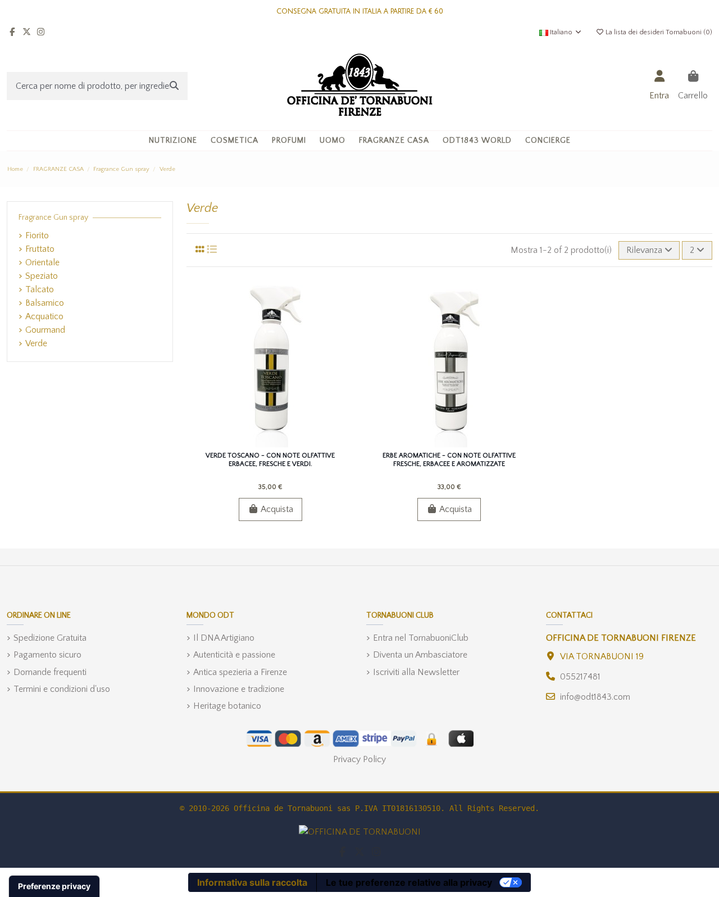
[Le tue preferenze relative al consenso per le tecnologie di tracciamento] (54, 886)
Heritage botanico (227, 706)
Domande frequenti (50, 672)
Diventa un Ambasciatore (420, 655)
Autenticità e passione (234, 655)
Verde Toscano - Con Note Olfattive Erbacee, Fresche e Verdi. (270, 459)
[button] (234, 141)
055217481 (580, 677)
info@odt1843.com (595, 697)
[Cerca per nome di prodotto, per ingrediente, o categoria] (174, 86)
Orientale (42, 262)
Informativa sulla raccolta (252, 882)
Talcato (39, 289)
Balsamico (44, 303)
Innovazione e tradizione (238, 689)
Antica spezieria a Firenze (240, 672)
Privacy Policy (359, 759)
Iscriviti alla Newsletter (416, 672)
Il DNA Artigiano (223, 638)
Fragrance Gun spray (53, 217)
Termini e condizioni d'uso (61, 689)
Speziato (41, 276)
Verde (36, 343)
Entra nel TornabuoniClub (420, 638)
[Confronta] (270, 443)
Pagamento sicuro (47, 655)
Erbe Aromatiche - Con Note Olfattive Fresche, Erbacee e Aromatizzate (449, 459)
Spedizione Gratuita (50, 638)
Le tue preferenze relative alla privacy (409, 882)
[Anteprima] (288, 443)
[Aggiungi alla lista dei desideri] (252, 443)
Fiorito (37, 235)
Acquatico (44, 316)
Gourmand (45, 330)
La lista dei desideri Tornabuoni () (658, 32)
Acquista (277, 509)
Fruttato (39, 249)
